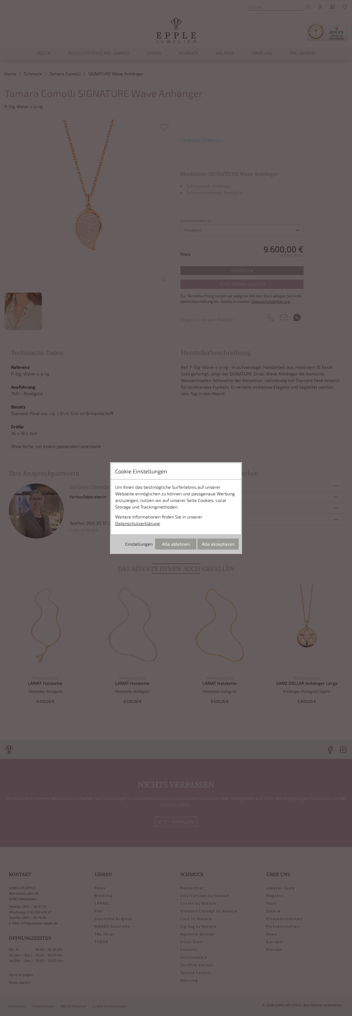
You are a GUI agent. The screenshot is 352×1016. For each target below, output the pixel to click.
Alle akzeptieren (218, 544)
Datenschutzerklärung (137, 523)
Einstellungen (139, 544)
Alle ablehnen (176, 544)
